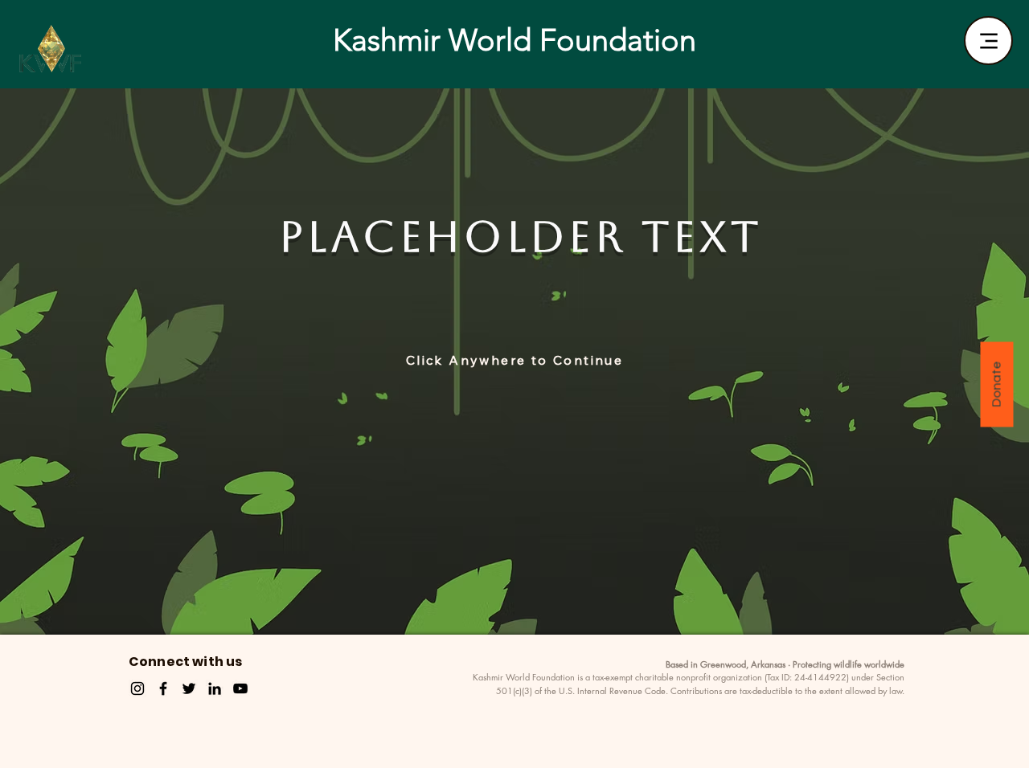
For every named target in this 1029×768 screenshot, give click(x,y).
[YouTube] (240, 688)
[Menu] (988, 40)
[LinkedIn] (214, 688)
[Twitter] (189, 688)
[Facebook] (163, 688)
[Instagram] (137, 688)
